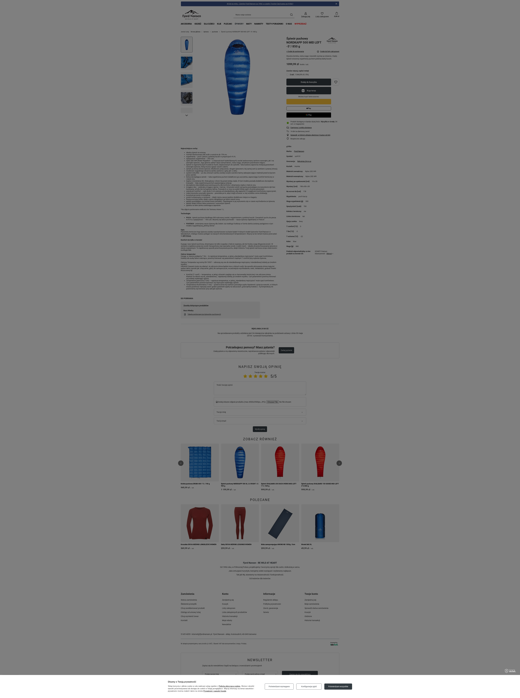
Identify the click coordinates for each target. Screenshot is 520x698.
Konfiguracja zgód (309, 686)
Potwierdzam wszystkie (338, 686)
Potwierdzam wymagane (279, 686)
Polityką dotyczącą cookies (229, 686)
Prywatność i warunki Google (214, 691)
